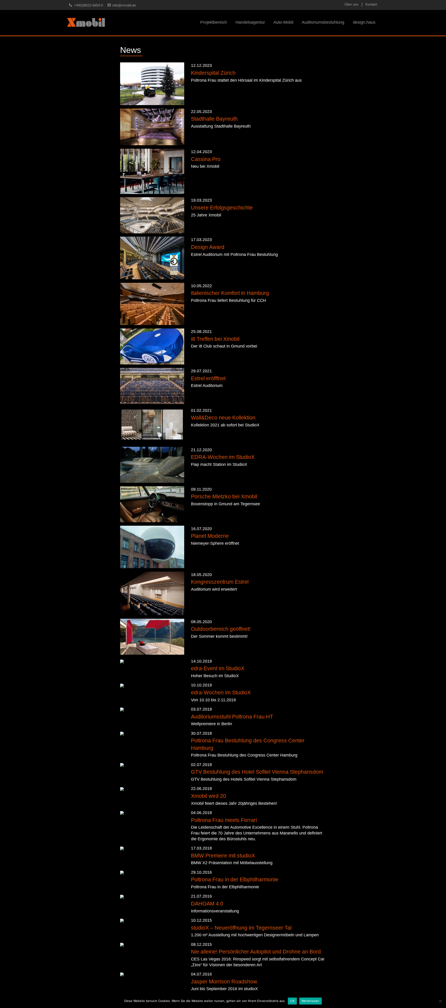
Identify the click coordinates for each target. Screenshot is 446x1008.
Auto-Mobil (283, 22)
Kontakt (371, 4)
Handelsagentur (250, 22)
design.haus (364, 22)
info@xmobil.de (124, 5)
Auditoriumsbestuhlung (323, 22)
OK (292, 1001)
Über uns (351, 4)
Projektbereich (213, 22)
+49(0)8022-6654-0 (88, 5)
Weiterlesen (310, 1001)
